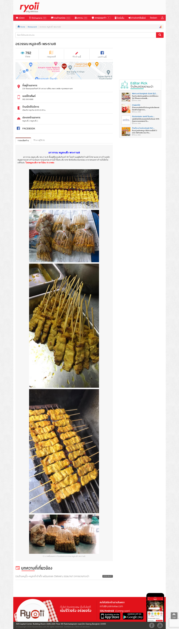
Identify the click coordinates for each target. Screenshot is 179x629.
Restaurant (32, 26)
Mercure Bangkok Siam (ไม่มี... (144, 94)
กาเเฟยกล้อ (136, 105)
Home (22, 26)
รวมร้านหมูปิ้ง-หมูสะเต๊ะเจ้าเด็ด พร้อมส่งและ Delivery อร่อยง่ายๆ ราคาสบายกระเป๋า (52, 576)
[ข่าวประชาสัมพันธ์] (137, 18)
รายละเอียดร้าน (23, 141)
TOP (174, 618)
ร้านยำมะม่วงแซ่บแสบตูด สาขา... (143, 128)
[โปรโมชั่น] (119, 18)
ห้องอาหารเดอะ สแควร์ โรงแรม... (143, 117)
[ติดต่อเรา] (153, 18)
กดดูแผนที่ (51, 57)
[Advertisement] (113, 7)
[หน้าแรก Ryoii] (31, 7)
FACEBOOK (28, 128)
